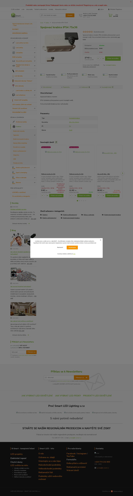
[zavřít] (100, 240)
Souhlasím (72, 247)
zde (74, 254)
